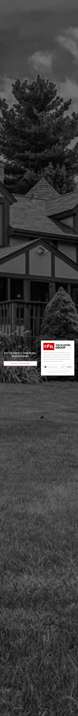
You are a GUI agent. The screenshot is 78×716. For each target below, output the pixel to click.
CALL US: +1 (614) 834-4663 (20, 363)
